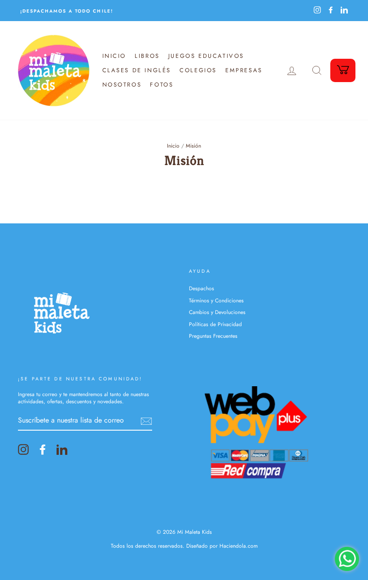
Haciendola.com (238, 546)
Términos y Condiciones (216, 300)
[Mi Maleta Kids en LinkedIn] (62, 449)
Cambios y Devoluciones (217, 312)
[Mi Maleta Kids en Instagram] (23, 449)
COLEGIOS (198, 70)
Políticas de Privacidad (215, 324)
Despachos (201, 288)
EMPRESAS (244, 70)
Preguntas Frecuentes (213, 336)
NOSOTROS (122, 84)
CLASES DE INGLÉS (136, 70)
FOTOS (161, 84)
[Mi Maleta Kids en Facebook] (42, 449)
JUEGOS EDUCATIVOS (206, 56)
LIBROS (147, 56)
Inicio (173, 145)
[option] (101, 10)
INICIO (114, 56)
